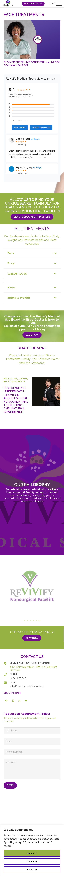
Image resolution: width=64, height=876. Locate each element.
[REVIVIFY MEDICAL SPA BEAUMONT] (7, 663)
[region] (32, 850)
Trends (22, 378)
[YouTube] (26, 701)
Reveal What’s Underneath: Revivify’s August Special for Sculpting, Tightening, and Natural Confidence (16, 399)
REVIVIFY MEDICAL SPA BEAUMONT (30, 663)
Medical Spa (10, 378)
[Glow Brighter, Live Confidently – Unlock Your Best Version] (32, 39)
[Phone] (7, 674)
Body (6, 381)
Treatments (17, 381)
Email (13, 682)
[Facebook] (6, 701)
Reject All (32, 869)
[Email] (7, 682)
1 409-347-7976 (29, 326)
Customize (32, 861)
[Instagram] (13, 701)
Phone (13, 673)
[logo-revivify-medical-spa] (7, 4)
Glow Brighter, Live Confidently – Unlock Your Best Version (32, 63)
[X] (19, 701)
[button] (56, 3)
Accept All (32, 853)
